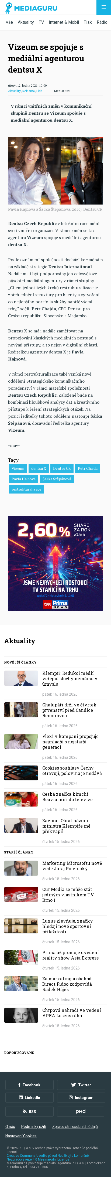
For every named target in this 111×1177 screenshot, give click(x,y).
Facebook (31, 1085)
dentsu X (38, 468)
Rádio (102, 22)
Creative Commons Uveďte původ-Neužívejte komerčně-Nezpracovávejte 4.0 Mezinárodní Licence (48, 1157)
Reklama (28, 91)
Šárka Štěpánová (57, 478)
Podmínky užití (33, 1126)
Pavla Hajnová (24, 478)
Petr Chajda (88, 468)
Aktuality (26, 22)
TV (41, 22)
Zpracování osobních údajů (75, 1126)
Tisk (88, 22)
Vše (9, 22)
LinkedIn (32, 1098)
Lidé (39, 91)
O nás (10, 1126)
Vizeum (18, 468)
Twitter (84, 1085)
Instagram (84, 1098)
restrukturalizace (26, 489)
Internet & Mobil (64, 22)
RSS (32, 1112)
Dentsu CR (62, 468)
